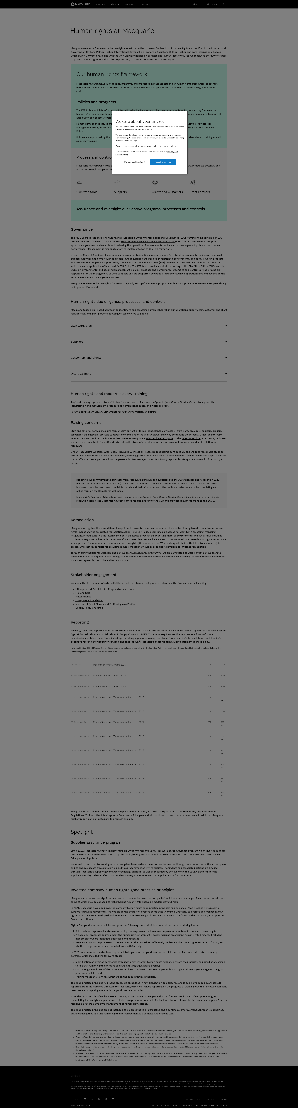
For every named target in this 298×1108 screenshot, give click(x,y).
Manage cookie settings (135, 162)
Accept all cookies (163, 162)
